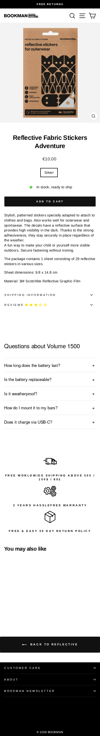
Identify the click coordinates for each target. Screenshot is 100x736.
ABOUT (11, 679)
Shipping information (30, 294)
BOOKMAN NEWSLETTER (29, 690)
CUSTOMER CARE (22, 667)
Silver (49, 172)
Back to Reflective (53, 644)
